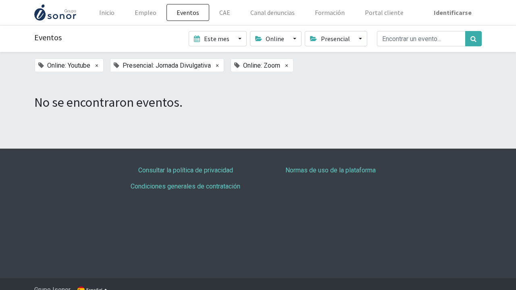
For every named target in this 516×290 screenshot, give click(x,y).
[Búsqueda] (473, 38)
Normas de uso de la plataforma (330, 170)
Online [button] (274, 39)
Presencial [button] (335, 39)
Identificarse (453, 12)
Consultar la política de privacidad (185, 170)
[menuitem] (107, 12)
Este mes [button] (217, 39)
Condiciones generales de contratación (185, 186)
